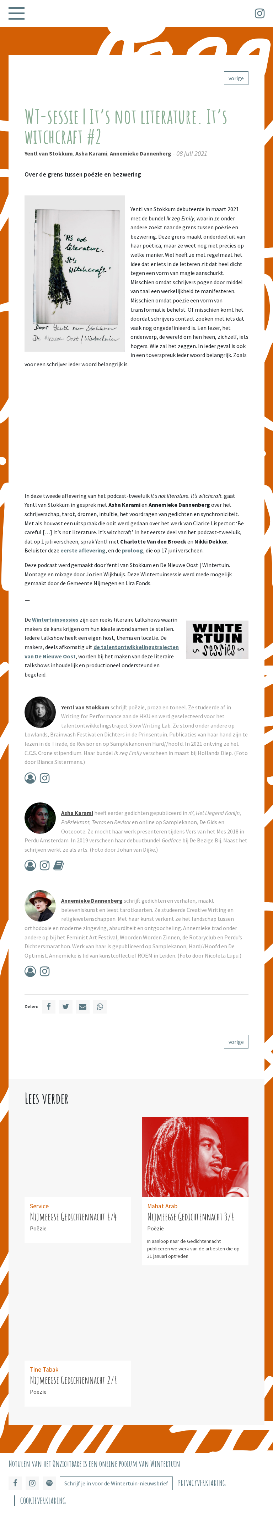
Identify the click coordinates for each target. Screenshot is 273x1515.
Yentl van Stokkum (49, 153)
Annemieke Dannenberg (140, 153)
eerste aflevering (83, 550)
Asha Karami (91, 153)
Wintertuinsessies (55, 619)
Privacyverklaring (202, 1483)
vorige (236, 78)
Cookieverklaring (43, 1501)
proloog (132, 550)
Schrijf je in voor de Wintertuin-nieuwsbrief (116, 1483)
